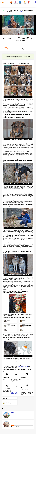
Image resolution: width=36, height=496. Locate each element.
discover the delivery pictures (21, 11)
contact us (6, 359)
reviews (16, 393)
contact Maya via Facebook (23, 366)
